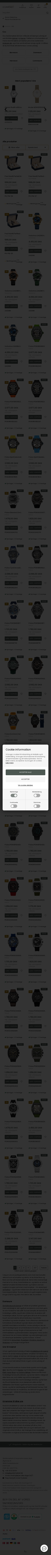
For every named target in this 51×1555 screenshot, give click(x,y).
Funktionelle (14, 802)
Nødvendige (14, 792)
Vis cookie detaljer (25, 785)
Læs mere (9, 763)
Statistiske (37, 802)
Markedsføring (37, 792)
